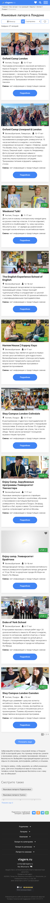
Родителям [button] (24, 827)
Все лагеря (13, 7)
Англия (39, 7)
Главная (5, 7)
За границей (23, 7)
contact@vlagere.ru (25, 864)
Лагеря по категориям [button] (23, 842)
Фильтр (12, 21)
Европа (32, 7)
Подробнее (25, 93)
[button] (45, 2)
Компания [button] (24, 837)
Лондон (4, 9)
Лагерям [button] (24, 832)
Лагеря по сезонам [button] (24, 852)
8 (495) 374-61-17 (37, 899)
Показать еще (25, 742)
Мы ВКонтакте (24, 867)
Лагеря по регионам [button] (24, 847)
